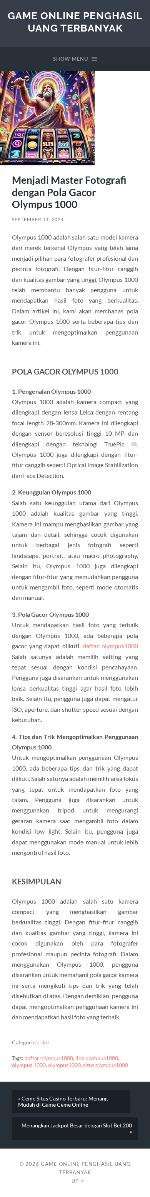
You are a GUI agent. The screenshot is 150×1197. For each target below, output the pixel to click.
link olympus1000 (96, 1058)
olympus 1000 (29, 1065)
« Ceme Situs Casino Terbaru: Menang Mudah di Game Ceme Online (63, 1101)
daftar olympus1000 (110, 645)
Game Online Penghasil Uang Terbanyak (75, 22)
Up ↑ (78, 1181)
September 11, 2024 (38, 219)
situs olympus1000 (105, 1065)
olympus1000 (64, 1065)
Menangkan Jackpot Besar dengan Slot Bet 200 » (77, 1128)
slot (44, 1042)
